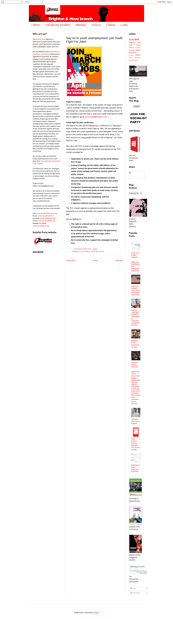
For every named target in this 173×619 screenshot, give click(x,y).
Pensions (137, 57)
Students (87, 251)
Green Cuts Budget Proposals (135, 255)
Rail (130, 60)
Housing (131, 55)
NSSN (130, 57)
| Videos (110, 24)
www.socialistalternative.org (46, 213)
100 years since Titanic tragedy (135, 421)
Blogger (96, 613)
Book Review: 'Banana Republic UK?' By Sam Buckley (135, 444)
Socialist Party (41, 39)
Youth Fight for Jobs (97, 251)
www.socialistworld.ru (46, 216)
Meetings (81, 24)
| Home (36, 24)
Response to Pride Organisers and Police (135, 468)
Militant (47, 94)
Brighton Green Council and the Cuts (135, 344)
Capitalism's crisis (78, 251)
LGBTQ (137, 55)
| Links (124, 24)
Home (95, 260)
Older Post (119, 260)
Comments (136, 593)
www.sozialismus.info (47, 218)
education (134, 60)
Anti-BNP (134, 39)
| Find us (96, 24)
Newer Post (71, 260)
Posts (134, 588)
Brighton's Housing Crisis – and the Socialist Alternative (135, 290)
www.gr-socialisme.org (46, 221)
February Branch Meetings (134, 365)
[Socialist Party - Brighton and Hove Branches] (136, 178)
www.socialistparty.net (41, 226)
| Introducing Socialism (57, 24)
